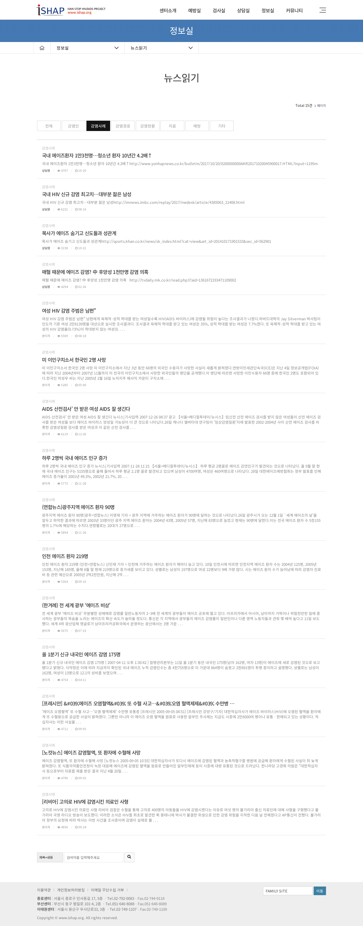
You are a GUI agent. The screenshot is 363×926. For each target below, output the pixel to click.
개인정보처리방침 (71, 889)
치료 (172, 126)
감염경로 (123, 126)
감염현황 (147, 126)
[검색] (129, 857)
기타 (221, 126)
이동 (319, 890)
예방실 (194, 10)
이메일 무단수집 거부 (107, 889)
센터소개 (168, 10)
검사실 (219, 10)
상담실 (243, 10)
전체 (49, 126)
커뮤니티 (294, 10)
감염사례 (98, 126)
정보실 (268, 10)
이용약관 (44, 889)
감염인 (73, 126)
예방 (197, 126)
